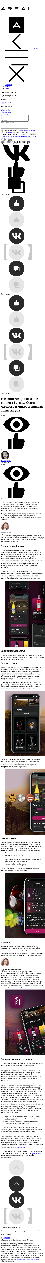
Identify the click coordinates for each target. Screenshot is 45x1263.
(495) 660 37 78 (6, 103)
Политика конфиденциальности (12, 136)
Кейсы (7, 87)
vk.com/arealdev (6, 112)
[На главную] (16, 16)
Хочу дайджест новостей (15, 132)
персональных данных (28, 130)
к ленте (35, 49)
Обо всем (8, 85)
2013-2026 (6, 1238)
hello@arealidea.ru (36, 1153)
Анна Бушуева (6, 461)
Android (19, 1148)
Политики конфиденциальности (28, 1259)
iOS (24, 1148)
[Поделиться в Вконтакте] (16, 160)
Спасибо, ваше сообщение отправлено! (15, 134)
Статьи (7, 88)
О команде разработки (9, 114)
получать (10, 132)
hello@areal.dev (6, 110)
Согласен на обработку (19, 130)
